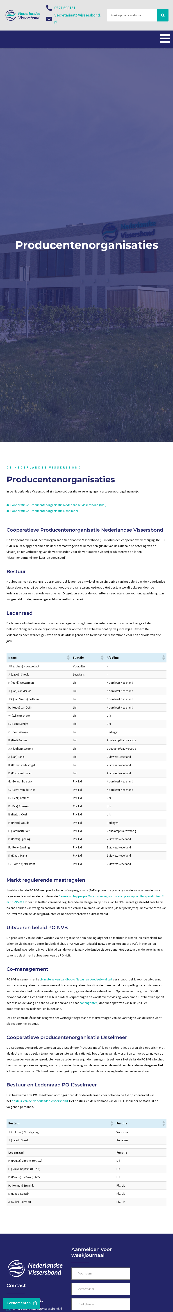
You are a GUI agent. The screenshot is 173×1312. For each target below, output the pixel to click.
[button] (68, 657)
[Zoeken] (162, 15)
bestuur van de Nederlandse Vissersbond (40, 1101)
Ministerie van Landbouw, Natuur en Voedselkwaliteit (76, 979)
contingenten (89, 1003)
